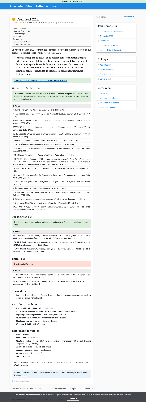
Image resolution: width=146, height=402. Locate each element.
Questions (104, 74)
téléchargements (21, 365)
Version (18, 23)
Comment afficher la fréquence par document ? (72, 389)
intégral (17, 381)
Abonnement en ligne (108, 98)
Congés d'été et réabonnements (112, 31)
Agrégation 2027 (106, 36)
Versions (103, 79)
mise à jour (25, 381)
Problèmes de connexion (46, 6)
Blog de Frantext (16, 6)
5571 (58, 53)
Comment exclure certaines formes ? (26, 389)
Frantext (103, 94)
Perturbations (105, 70)
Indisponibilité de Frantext (110, 50)
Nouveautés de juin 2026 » (73, 1)
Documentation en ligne (109, 103)
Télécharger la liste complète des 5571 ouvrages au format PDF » (40, 80)
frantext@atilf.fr (20, 375)
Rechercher (129, 17)
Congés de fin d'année (109, 45)
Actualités (30, 6)
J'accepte (73, 398)
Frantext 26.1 (105, 41)
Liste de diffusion (107, 107)
